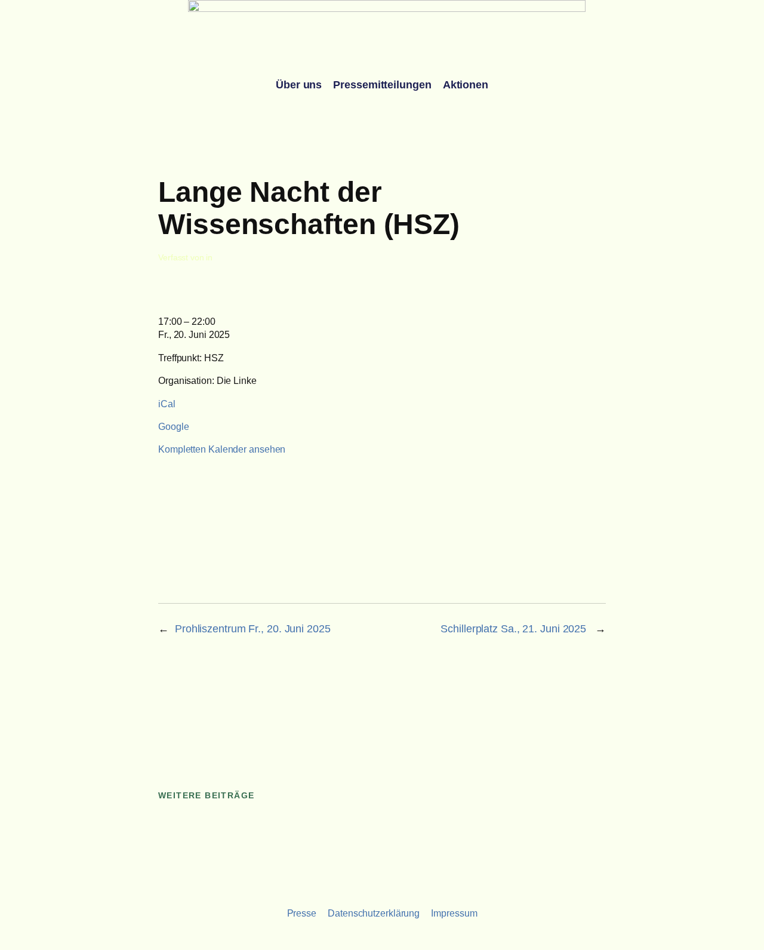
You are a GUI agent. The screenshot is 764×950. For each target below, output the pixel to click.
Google (173, 427)
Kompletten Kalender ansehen (221, 449)
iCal (166, 404)
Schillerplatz (514, 629)
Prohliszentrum (253, 629)
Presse (301, 913)
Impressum (454, 913)
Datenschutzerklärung (374, 913)
